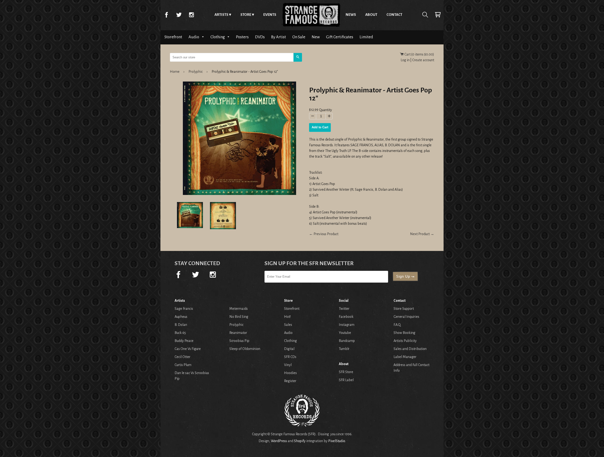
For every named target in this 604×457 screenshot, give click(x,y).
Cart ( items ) (419, 54)
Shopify (300, 441)
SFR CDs (290, 357)
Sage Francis (184, 308)
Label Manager (405, 357)
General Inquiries (406, 317)
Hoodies (290, 373)
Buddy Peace (184, 341)
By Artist (278, 37)
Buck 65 (180, 333)
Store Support (404, 308)
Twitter (179, 14)
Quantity (325, 110)
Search (425, 14)
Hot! (287, 317)
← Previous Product (323, 234)
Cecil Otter (182, 357)
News (351, 15)
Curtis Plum (183, 365)
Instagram (191, 14)
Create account (423, 60)
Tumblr (344, 349)
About (371, 15)
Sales (288, 325)
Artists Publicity (405, 341)
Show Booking (404, 333)
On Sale (298, 37)
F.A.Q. (397, 325)
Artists (221, 15)
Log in (405, 60)
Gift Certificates (339, 37)
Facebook (166, 14)
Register (290, 381)
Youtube (345, 333)
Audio (194, 37)
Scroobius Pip (239, 341)
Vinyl (288, 365)
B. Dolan (181, 325)
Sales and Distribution (410, 349)
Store (245, 15)
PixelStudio (336, 441)
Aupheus (181, 317)
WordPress (279, 441)
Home (311, 14)
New (316, 37)
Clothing (218, 37)
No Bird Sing (238, 317)
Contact (394, 15)
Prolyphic (196, 71)
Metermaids (238, 308)
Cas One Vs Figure (188, 349)
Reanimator (238, 333)
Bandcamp (347, 341)
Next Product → (422, 234)
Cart (438, 14)
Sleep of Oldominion (244, 349)
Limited (366, 37)
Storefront (173, 37)
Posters (242, 37)
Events (269, 15)
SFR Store (346, 372)
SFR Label (346, 380)
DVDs (260, 37)
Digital (289, 349)
